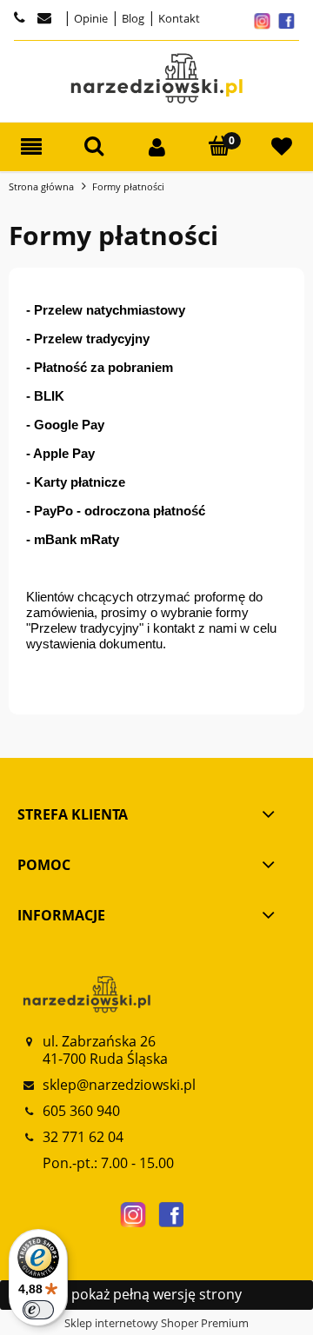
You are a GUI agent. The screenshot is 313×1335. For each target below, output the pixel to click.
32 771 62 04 (83, 1137)
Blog (131, 18)
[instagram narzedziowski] (133, 1215)
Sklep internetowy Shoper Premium (156, 1323)
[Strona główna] (156, 79)
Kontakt (178, 18)
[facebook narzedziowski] (171, 1215)
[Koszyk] (219, 146)
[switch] (38, 1309)
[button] (31, 147)
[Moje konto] (156, 147)
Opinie (89, 18)
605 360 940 (81, 1110)
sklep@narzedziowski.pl (119, 1084)
